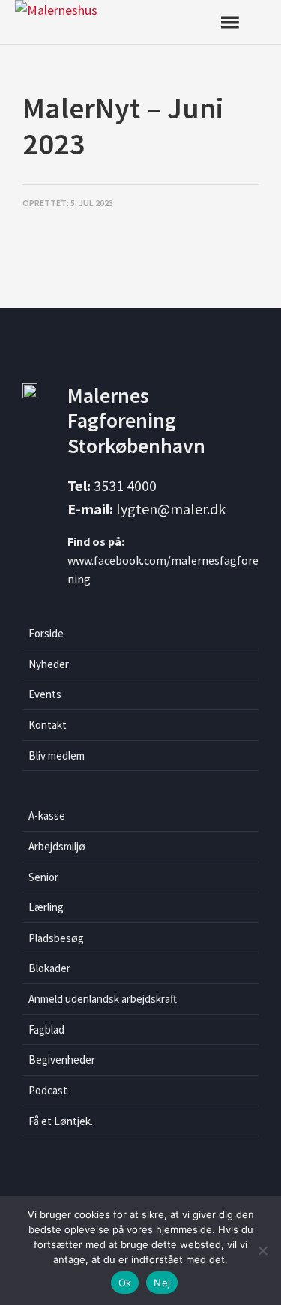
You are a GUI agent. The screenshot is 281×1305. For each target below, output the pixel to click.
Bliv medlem (56, 755)
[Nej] (262, 1250)
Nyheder (48, 664)
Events (44, 694)
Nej (162, 1282)
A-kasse (46, 815)
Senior (43, 877)
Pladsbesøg (56, 938)
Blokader (49, 968)
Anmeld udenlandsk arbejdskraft (102, 999)
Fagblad (46, 1029)
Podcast (47, 1090)
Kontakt (47, 725)
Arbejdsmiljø (56, 846)
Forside (46, 633)
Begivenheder (61, 1059)
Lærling (46, 907)
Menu (241, 22)
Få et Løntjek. (60, 1121)
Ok (125, 1282)
